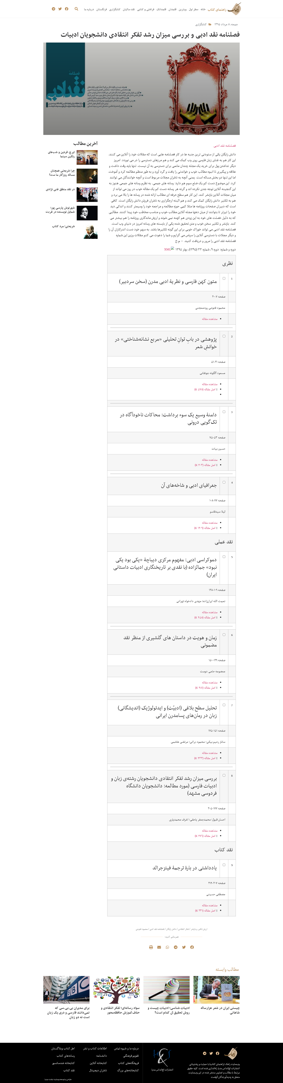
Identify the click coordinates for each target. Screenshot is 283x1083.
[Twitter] (60, 9)
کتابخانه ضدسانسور (63, 1062)
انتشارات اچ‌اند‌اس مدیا (162, 1069)
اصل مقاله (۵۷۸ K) (204, 389)
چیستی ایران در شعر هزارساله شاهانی (220, 1010)
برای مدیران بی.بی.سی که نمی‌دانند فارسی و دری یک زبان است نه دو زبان (68, 1012)
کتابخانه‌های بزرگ (128, 1070)
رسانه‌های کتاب (66, 1055)
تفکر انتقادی (183, 929)
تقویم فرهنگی (131, 1055)
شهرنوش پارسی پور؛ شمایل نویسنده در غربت (60, 210)
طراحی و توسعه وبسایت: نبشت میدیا (58, 1079)
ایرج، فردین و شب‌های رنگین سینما (61, 154)
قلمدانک (161, 9)
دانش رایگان (171, 929)
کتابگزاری (115, 9)
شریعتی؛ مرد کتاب (63, 226)
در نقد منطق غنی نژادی (60, 189)
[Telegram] (53, 9)
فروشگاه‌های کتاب (128, 1062)
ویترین (183, 9)
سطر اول (193, 9)
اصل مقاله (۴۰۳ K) (205, 464)
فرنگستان (101, 9)
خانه (203, 9)
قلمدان (172, 9)
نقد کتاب (69, 1070)
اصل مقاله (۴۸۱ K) (205, 687)
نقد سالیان (129, 9)
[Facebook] (66, 9)
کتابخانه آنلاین (98, 1062)
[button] (76, 9)
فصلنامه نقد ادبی (225, 145)
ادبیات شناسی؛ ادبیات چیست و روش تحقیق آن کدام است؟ (169, 1010)
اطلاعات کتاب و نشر (95, 1048)
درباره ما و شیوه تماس (126, 1048)
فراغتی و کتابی (145, 9)
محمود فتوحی (142, 929)
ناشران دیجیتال (98, 1070)
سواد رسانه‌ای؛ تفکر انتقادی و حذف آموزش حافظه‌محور (120, 1010)
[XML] (169, 249)
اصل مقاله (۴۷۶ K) (205, 835)
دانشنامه (101, 1055)
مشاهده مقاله (210, 318)
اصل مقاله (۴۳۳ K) (204, 758)
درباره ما (89, 9)
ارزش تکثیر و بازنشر (199, 929)
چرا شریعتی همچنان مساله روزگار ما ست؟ (62, 173)
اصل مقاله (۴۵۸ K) (204, 617)
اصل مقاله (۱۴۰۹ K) (204, 527)
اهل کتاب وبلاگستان (63, 1048)
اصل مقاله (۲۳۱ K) (205, 910)
